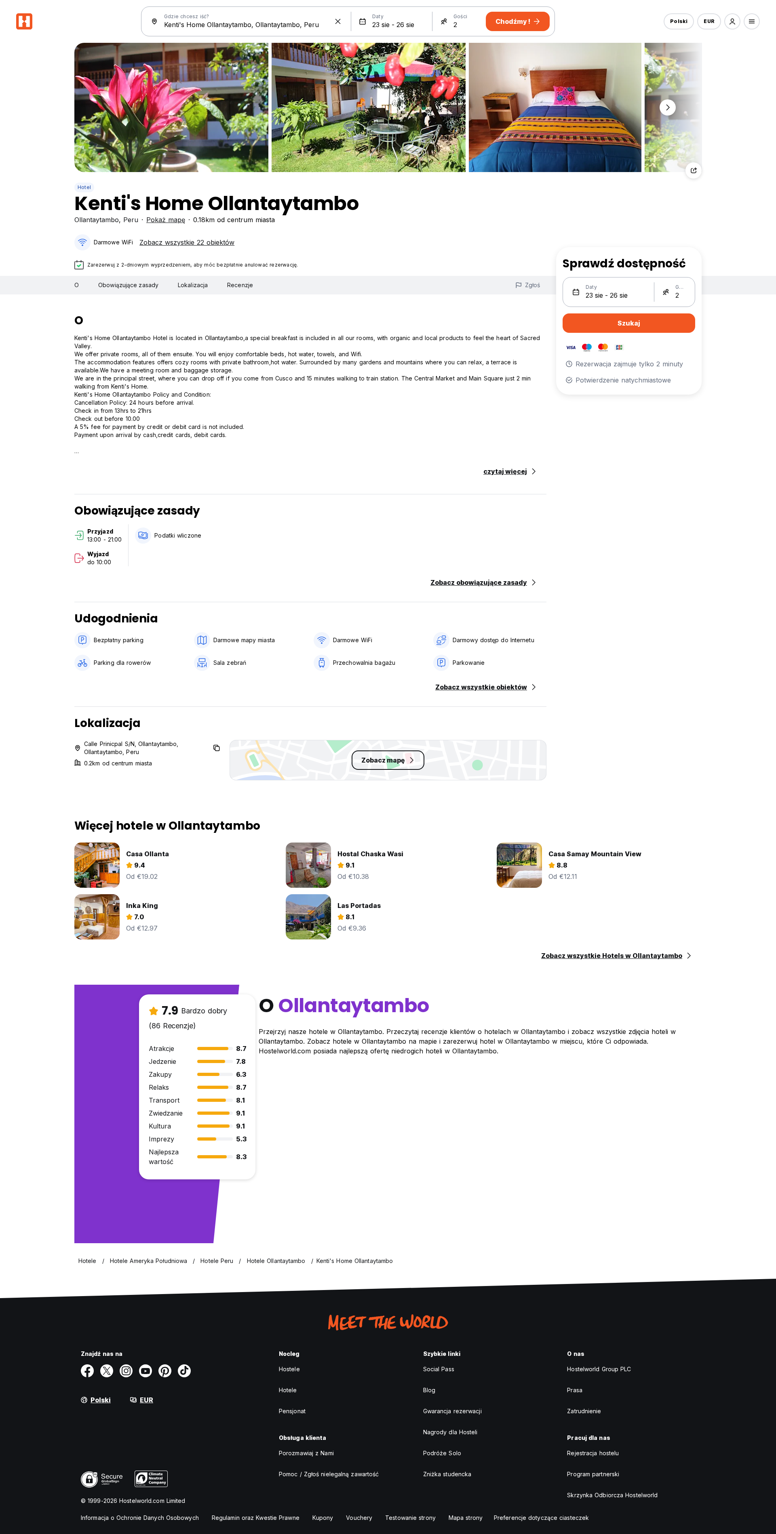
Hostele (289, 1369)
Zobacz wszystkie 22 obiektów (186, 242)
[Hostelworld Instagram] (126, 1370)
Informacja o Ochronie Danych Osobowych (140, 1517)
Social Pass (438, 1369)
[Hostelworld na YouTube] (145, 1370)
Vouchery (359, 1517)
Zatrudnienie (584, 1411)
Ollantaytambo (96, 220)
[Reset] (338, 21)
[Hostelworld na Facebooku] (87, 1370)
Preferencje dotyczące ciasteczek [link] (541, 1517)
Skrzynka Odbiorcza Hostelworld (612, 1495)
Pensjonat (292, 1411)
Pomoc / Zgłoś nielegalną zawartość (329, 1474)
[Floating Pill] (668, 107)
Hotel (84, 187)
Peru (130, 220)
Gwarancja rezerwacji (452, 1411)
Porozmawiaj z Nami (306, 1453)
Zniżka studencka (447, 1474)
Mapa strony (466, 1517)
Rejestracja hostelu (593, 1453)
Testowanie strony (410, 1517)
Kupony (322, 1517)
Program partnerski (593, 1474)
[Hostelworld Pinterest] (164, 1370)
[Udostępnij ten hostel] (693, 170)
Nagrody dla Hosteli (450, 1432)
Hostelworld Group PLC (599, 1369)
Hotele (288, 1390)
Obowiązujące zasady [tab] (128, 285)
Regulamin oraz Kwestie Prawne (255, 1517)
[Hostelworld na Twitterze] (106, 1370)
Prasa (574, 1390)
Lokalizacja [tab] (193, 285)
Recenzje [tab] (240, 285)
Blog (429, 1390)
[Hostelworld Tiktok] (184, 1370)
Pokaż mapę (165, 220)
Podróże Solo (442, 1453)
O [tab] (76, 285)
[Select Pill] (732, 21)
